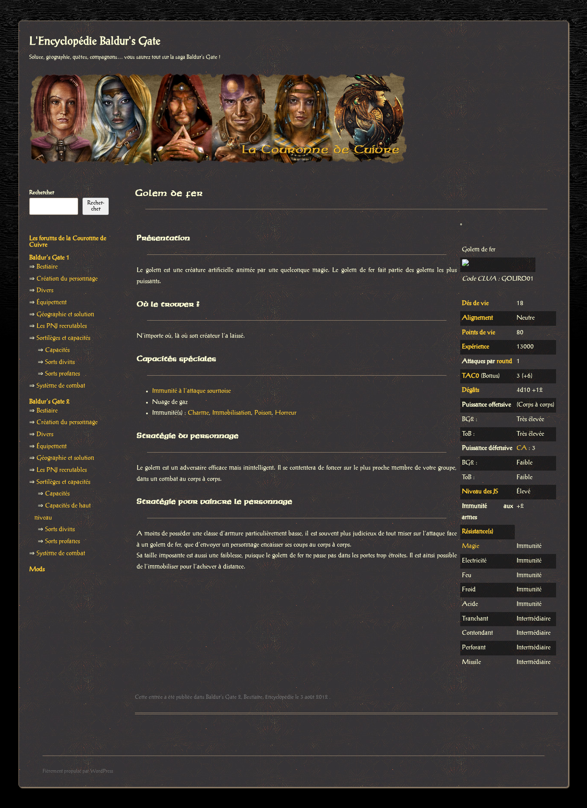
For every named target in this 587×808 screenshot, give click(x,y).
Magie (470, 546)
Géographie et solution (65, 315)
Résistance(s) (477, 532)
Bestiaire (253, 697)
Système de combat (61, 386)
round (504, 361)
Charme (198, 413)
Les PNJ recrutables (62, 326)
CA (522, 448)
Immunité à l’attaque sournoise (191, 391)
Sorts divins (60, 362)
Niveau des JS (480, 492)
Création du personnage (67, 279)
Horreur (286, 413)
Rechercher (41, 192)
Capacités (57, 350)
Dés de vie (475, 303)
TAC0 (470, 376)
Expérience (475, 347)
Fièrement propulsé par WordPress (78, 771)
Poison (263, 413)
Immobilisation (231, 413)
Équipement (52, 303)
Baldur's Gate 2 (223, 697)
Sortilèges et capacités (63, 338)
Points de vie (478, 333)
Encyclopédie (279, 697)
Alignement (477, 318)
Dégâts (470, 390)
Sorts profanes (62, 374)
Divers (45, 291)
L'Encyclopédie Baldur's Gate (94, 42)
